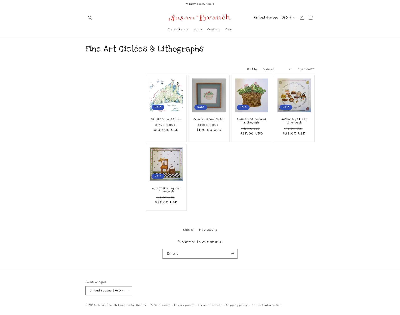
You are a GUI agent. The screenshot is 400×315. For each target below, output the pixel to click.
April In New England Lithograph (166, 189)
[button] (90, 17)
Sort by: (252, 69)
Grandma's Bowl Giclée (209, 119)
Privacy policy (184, 305)
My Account (208, 230)
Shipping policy (237, 305)
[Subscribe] (232, 253)
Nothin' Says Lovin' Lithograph (294, 120)
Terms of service (210, 305)
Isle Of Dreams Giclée (166, 119)
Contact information (266, 305)
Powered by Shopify (132, 305)
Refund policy (160, 305)
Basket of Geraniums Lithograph (251, 120)
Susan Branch (107, 305)
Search (189, 230)
